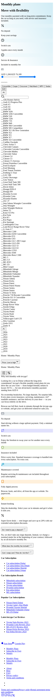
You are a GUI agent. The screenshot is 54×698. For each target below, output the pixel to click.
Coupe (15, 86)
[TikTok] (11, 696)
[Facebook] (5, 696)
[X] (14, 696)
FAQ (8, 673)
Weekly (9, 653)
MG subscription (13, 592)
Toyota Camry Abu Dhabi (17, 605)
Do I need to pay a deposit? (12, 530)
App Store (8, 643)
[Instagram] (2, 696)
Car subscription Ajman (16, 570)
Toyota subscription (14, 585)
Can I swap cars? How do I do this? (15, 553)
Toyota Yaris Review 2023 (17, 622)
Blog (8, 671)
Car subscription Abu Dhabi (17, 566)
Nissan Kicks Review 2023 (17, 629)
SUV (4, 89)
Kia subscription (13, 590)
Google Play (20, 643)
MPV (42, 86)
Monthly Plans (12, 649)
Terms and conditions (15, 678)
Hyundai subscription (15, 588)
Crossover (23, 86)
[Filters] (3, 373)
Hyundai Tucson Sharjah (16, 607)
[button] (27, 100)
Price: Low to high (9, 363)
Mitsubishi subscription (15, 580)
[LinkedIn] (8, 696)
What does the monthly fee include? (15, 546)
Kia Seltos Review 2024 (16, 632)
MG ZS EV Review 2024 (17, 627)
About (9, 668)
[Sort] (9, 373)
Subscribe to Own (13, 651)
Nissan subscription (14, 583)
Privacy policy (12, 675)
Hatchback (33, 86)
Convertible (6, 86)
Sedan (48, 86)
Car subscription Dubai (15, 563)
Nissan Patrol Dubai (14, 603)
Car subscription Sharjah (16, 568)
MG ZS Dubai (12, 612)
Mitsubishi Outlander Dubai (17, 610)
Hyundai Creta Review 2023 (18, 624)
